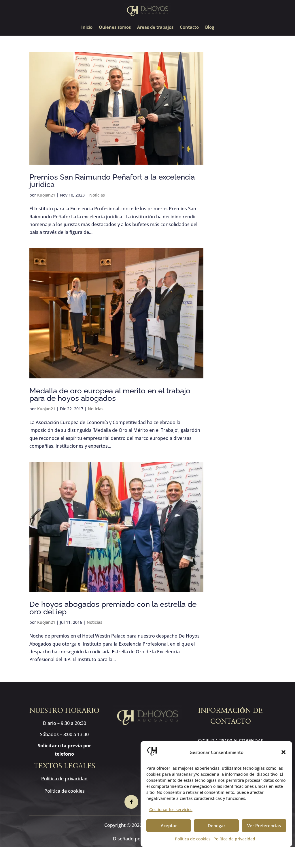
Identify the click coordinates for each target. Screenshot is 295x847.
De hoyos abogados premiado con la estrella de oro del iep (112, 608)
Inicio (86, 27)
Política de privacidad (234, 839)
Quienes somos (115, 27)
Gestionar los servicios (170, 809)
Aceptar (169, 825)
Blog (209, 27)
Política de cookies (193, 839)
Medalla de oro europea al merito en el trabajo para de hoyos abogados (109, 394)
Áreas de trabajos (155, 27)
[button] (283, 752)
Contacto (189, 27)
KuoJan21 (46, 195)
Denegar (216, 825)
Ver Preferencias (264, 825)
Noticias (97, 195)
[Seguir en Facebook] (131, 802)
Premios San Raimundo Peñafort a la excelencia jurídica (112, 181)
